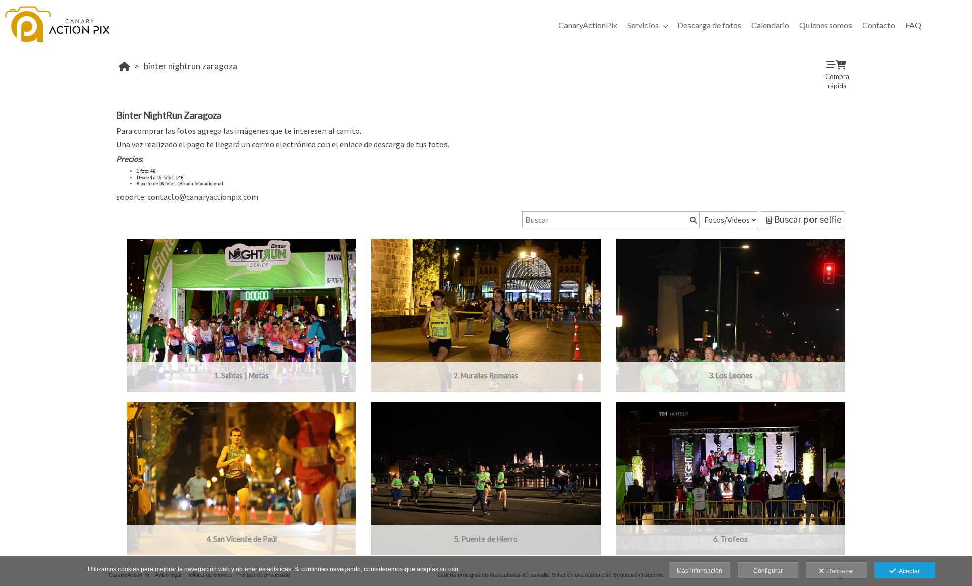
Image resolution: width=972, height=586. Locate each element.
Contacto (878, 25)
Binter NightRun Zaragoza (190, 66)
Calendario (770, 25)
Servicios (643, 25)
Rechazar (839, 571)
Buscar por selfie (807, 219)
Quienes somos (825, 25)
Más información (699, 570)
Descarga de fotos (709, 25)
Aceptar (908, 571)
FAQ (913, 25)
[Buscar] (692, 219)
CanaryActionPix (587, 25)
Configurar (768, 570)
